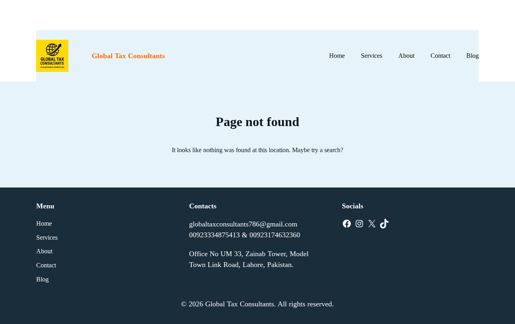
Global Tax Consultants (128, 56)
